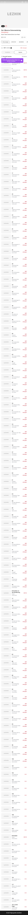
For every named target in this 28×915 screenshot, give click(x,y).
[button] (14, 913)
